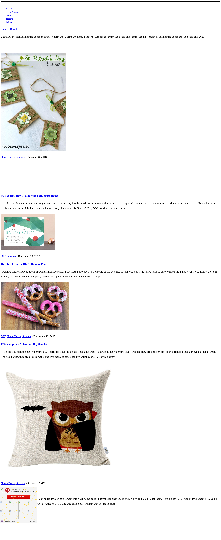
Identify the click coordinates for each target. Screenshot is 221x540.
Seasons (20, 157)
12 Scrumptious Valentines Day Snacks (24, 344)
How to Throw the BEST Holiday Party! (25, 263)
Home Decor (8, 157)
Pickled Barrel (9, 28)
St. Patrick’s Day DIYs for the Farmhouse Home (29, 195)
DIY (3, 256)
